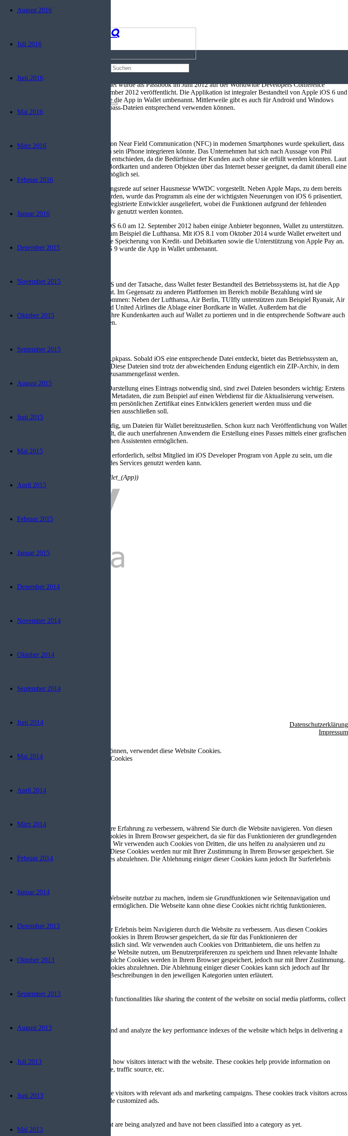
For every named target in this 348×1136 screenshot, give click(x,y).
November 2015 (39, 281)
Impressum (333, 732)
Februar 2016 (35, 179)
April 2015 (31, 484)
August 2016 (34, 10)
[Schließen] (114, 104)
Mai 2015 (30, 451)
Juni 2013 (30, 1095)
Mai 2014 (30, 756)
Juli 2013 (29, 1061)
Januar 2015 (33, 552)
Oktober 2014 (35, 654)
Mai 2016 (30, 111)
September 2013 (39, 993)
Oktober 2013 (35, 959)
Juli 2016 (29, 43)
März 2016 (31, 145)
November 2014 (39, 620)
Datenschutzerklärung (318, 724)
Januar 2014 (33, 892)
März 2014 (31, 824)
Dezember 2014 (38, 586)
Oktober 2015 (35, 315)
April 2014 (31, 790)
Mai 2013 (30, 1129)
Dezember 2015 (38, 247)
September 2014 (39, 688)
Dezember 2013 (38, 925)
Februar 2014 (35, 858)
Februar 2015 (35, 518)
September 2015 (39, 349)
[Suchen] (115, 33)
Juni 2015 (30, 417)
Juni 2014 (30, 722)
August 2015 (34, 383)
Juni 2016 (30, 77)
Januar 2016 (33, 213)
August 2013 (34, 1027)
